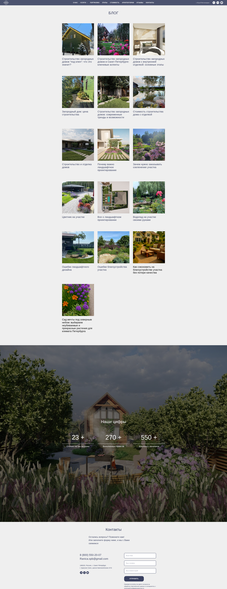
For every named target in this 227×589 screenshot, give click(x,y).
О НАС (75, 2)
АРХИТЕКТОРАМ (128, 2)
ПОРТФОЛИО (94, 2)
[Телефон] (214, 2)
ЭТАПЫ (104, 2)
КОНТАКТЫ (150, 2)
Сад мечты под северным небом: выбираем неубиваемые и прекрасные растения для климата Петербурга (77, 325)
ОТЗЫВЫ (139, 2)
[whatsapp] (221, 2)
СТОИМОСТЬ (114, 2)
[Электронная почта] (87, 572)
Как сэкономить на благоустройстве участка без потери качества (147, 269)
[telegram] (217, 2)
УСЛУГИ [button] (83, 2)
